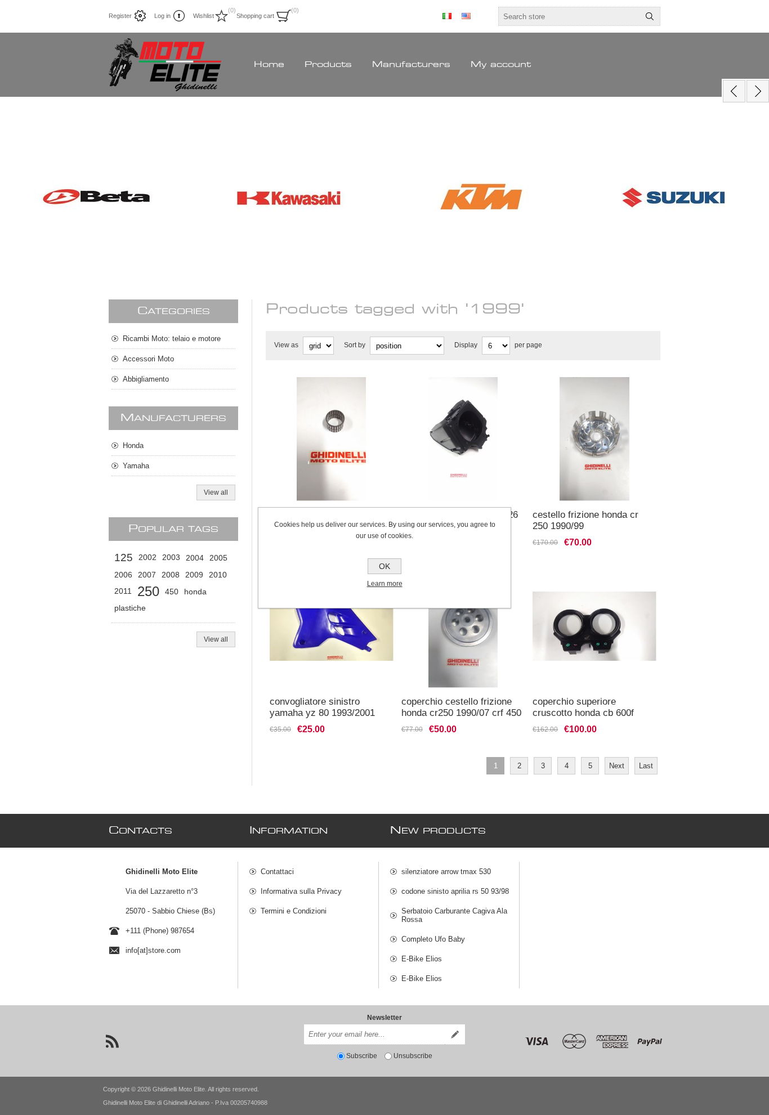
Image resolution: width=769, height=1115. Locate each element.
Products (328, 65)
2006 (123, 574)
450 (171, 591)
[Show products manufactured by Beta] (96, 198)
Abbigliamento (146, 379)
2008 (171, 574)
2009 (194, 574)
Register (120, 15)
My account (501, 65)
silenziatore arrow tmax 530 (446, 871)
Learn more (385, 584)
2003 (171, 557)
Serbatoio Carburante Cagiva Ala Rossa (454, 915)
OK (384, 566)
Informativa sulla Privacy (301, 891)
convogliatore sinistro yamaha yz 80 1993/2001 (322, 707)
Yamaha (136, 466)
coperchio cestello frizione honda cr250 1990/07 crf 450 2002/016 (461, 712)
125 (123, 557)
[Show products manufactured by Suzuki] (673, 198)
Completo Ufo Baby (433, 939)
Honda (133, 445)
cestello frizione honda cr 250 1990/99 (585, 520)
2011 (123, 591)
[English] (466, 16)
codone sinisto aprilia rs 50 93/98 (455, 891)
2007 (147, 574)
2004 (195, 557)
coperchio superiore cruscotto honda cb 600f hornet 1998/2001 (583, 712)
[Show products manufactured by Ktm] (481, 198)
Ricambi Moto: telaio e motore (172, 338)
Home (269, 65)
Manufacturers (411, 65)
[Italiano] (447, 16)
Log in (162, 15)
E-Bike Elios (421, 959)
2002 (147, 557)
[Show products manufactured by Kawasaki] (288, 198)
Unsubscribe (413, 1056)
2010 (218, 574)
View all (216, 492)
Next (616, 766)
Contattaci (277, 871)
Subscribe (361, 1056)
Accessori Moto (148, 359)
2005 (218, 557)
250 (148, 591)
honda (195, 591)
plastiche (130, 608)
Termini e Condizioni (294, 911)
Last (646, 766)
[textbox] (569, 16)
